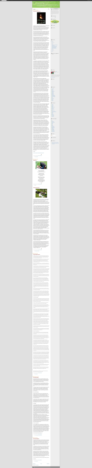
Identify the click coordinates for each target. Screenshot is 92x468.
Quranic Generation (53, 96)
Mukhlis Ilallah (53, 108)
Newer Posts (34, 463)
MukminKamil (53, 94)
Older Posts (48, 463)
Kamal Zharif (53, 93)
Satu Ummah (53, 98)
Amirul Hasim (53, 121)
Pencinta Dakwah (53, 95)
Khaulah (52, 106)
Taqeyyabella (53, 129)
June (52, 43)
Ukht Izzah (53, 114)
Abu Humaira (53, 88)
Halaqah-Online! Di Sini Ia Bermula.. (55, 142)
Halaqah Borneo (53, 91)
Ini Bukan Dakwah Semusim (36, 187)
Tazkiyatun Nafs (36, 156)
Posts (52, 135)
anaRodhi (52, 104)
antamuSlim (56, 71)
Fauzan (52, 90)
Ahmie (52, 89)
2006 (51, 51)
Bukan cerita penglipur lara (36, 438)
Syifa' (52, 110)
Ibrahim (52, 125)
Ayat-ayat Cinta (35, 160)
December (53, 42)
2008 (51, 41)
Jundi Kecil (53, 92)
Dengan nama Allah (40, 3)
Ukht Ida (52, 112)
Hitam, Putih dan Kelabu (36, 377)
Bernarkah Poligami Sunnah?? (36, 254)
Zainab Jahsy (53, 116)
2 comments (41, 155)
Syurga (52, 99)
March (52, 49)
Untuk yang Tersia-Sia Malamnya (36, 11)
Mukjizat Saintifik (53, 127)
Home (41, 463)
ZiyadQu (52, 100)
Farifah (52, 123)
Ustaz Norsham (53, 131)
